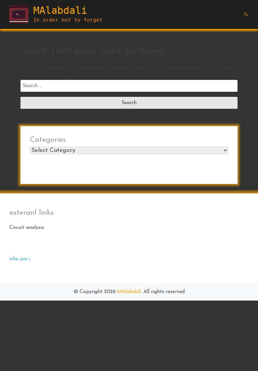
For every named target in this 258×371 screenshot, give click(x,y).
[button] (246, 14)
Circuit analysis (26, 227)
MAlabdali (60, 10)
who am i (19, 259)
